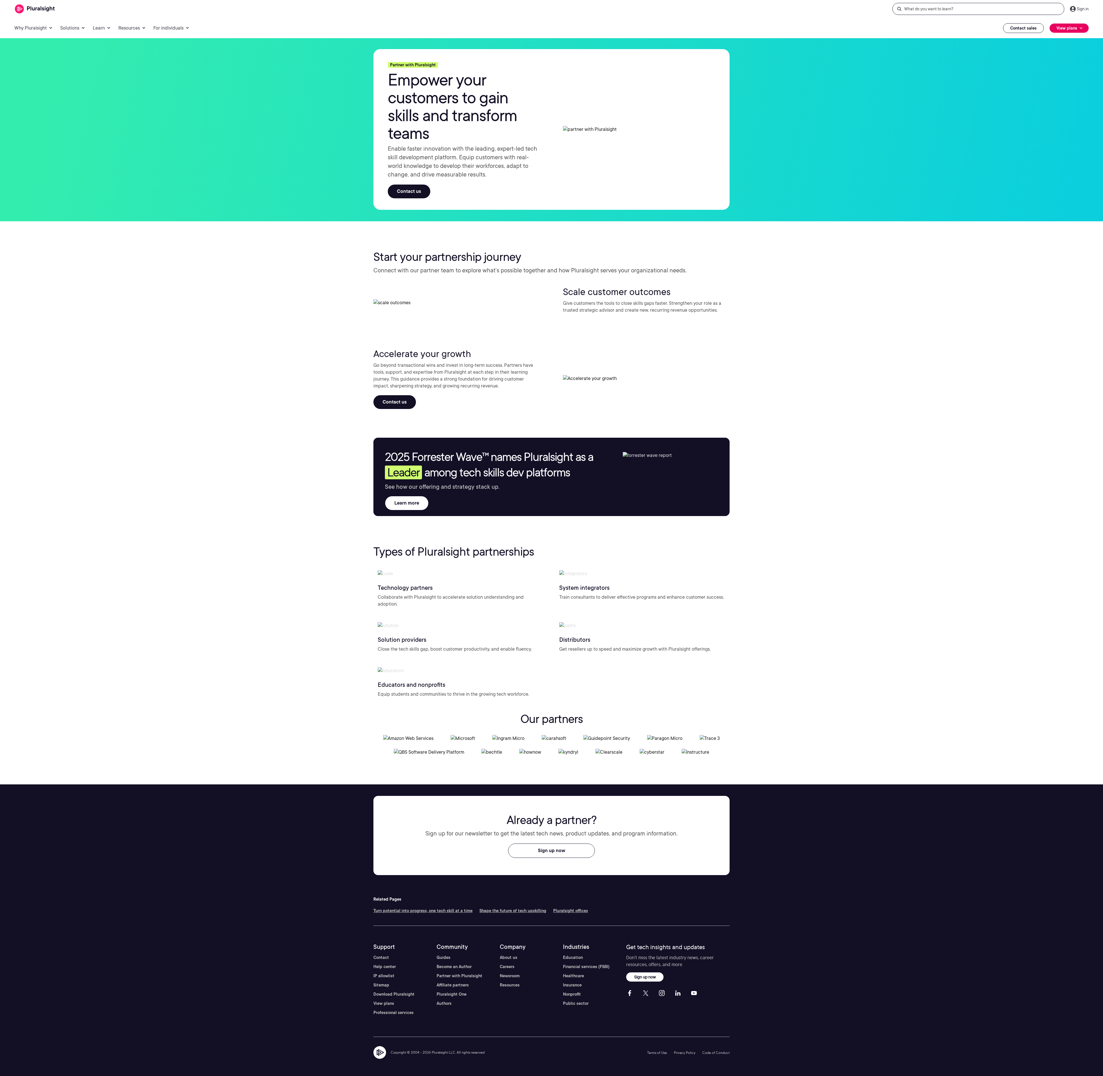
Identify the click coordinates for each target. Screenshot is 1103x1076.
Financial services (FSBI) (586, 966)
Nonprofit (572, 994)
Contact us (409, 191)
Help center (384, 966)
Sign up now (551, 850)
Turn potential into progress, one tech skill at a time (423, 910)
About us (508, 957)
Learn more (406, 503)
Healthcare (573, 976)
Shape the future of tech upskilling (512, 910)
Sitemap (381, 985)
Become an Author (454, 966)
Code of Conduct (716, 1052)
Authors (444, 1003)
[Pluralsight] (34, 9)
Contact (381, 957)
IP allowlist (383, 976)
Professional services (393, 1012)
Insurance (572, 985)
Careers (507, 966)
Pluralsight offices (570, 910)
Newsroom (510, 976)
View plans (383, 1003)
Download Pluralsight (393, 994)
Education (573, 957)
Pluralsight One (451, 994)
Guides (443, 957)
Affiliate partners (453, 985)
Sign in (1083, 9)
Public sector (576, 1003)
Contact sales (1023, 28)
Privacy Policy (684, 1052)
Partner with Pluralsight (459, 976)
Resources (510, 985)
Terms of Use (657, 1052)
